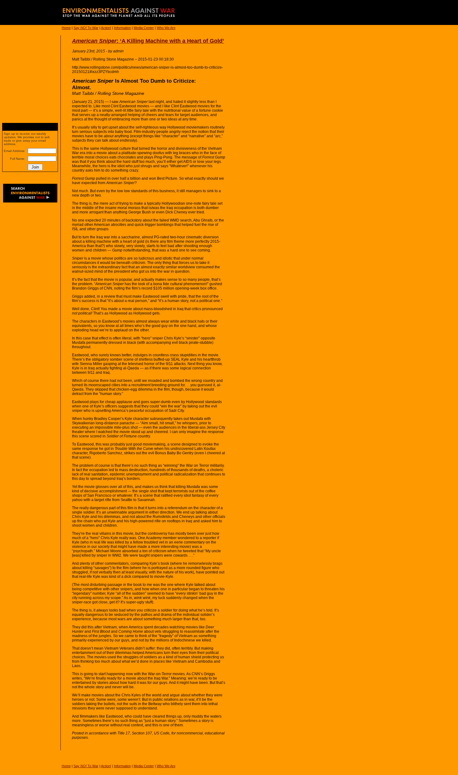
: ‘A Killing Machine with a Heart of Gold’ (148, 41)
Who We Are (166, 28)
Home (66, 28)
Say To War (86, 28)
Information (122, 28)
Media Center (144, 28)
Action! (106, 28)
